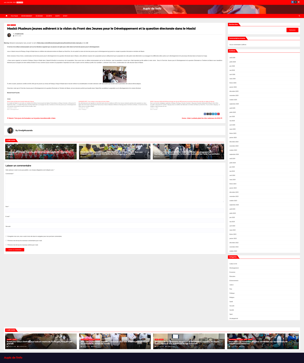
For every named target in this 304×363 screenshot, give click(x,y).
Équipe (10, 156)
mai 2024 (232, 171)
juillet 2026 (233, 62)
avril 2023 (232, 226)
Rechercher (233, 24)
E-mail (8, 216)
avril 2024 (232, 175)
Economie (39, 16)
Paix (231, 289)
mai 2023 (232, 221)
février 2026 (233, 83)
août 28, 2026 (86, 346)
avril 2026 (232, 74)
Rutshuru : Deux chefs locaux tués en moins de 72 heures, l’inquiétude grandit (39, 342)
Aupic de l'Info (152, 8)
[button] (299, 16)
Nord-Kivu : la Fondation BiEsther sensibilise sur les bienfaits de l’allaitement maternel (258, 342)
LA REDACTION (23, 346)
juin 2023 (232, 217)
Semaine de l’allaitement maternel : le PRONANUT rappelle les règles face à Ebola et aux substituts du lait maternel (187, 342)
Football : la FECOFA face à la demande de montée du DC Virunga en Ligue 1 (39, 153)
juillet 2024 (233, 162)
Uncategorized (234, 318)
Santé (57, 16)
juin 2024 (232, 167)
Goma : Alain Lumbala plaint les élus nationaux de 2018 (201, 118)
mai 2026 (232, 70)
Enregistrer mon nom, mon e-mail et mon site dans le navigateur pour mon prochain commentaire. (35, 236)
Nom (7, 206)
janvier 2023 (233, 238)
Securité (232, 306)
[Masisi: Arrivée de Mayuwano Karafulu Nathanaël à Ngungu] (43, 105)
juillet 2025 (233, 112)
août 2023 (232, 209)
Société (49, 16)
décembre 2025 (234, 91)
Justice (232, 284)
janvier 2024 (233, 188)
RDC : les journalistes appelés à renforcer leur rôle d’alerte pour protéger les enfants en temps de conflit (115, 342)
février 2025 (233, 133)
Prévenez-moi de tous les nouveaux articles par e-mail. (23, 245)
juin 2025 (232, 116)
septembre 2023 (234, 205)
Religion (232, 297)
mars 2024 (233, 179)
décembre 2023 (234, 192)
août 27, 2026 (234, 346)
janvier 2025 (233, 137)
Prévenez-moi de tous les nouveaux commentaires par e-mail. (25, 240)
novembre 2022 (234, 247)
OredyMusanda (19, 34)
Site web (8, 226)
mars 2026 (233, 78)
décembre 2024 (234, 141)
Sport (65, 16)
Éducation (232, 276)
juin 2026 (232, 66)
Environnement (26, 16)
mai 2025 (232, 120)
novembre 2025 (234, 95)
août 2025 (232, 108)
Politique (14, 16)
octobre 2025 (233, 99)
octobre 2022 (233, 251)
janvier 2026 (233, 87)
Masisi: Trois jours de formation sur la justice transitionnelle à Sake (32, 118)
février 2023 (233, 234)
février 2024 (233, 183)
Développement (234, 268)
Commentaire (10, 173)
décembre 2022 (234, 242)
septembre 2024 (234, 154)
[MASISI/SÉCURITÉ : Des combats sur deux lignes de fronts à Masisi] (114, 105)
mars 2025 (233, 129)
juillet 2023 (233, 213)
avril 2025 (232, 125)
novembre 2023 (234, 196)
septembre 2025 (234, 104)
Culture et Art (233, 263)
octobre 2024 (233, 150)
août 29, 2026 (12, 346)
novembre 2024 (234, 146)
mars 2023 (233, 230)
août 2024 (232, 158)
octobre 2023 (233, 200)
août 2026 (232, 57)
